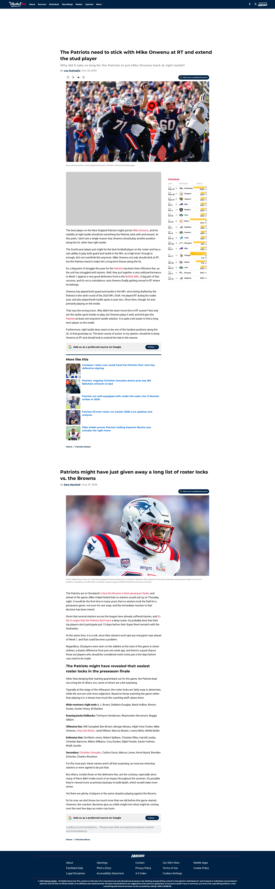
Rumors (42, 4)
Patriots (118, 268)
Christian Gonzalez (90, 752)
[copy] (84, 77)
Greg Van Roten (86, 730)
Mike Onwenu (141, 230)
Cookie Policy (201, 868)
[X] (255, 4)
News (32, 4)
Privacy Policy (143, 868)
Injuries (89, 4)
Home (69, 446)
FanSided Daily (74, 868)
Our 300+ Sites (171, 862)
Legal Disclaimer (75, 873)
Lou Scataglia (72, 70)
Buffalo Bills (132, 276)
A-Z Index (140, 873)
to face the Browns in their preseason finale (124, 593)
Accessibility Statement (110, 873)
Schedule (54, 4)
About (69, 862)
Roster (79, 4)
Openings (102, 862)
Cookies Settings (172, 873)
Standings (67, 4)
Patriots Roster (83, 446)
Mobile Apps (201, 862)
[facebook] (249, 4)
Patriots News (82, 839)
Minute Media (50, 881)
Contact (140, 862)
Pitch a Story (104, 868)
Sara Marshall (72, 484)
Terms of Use (170, 868)
